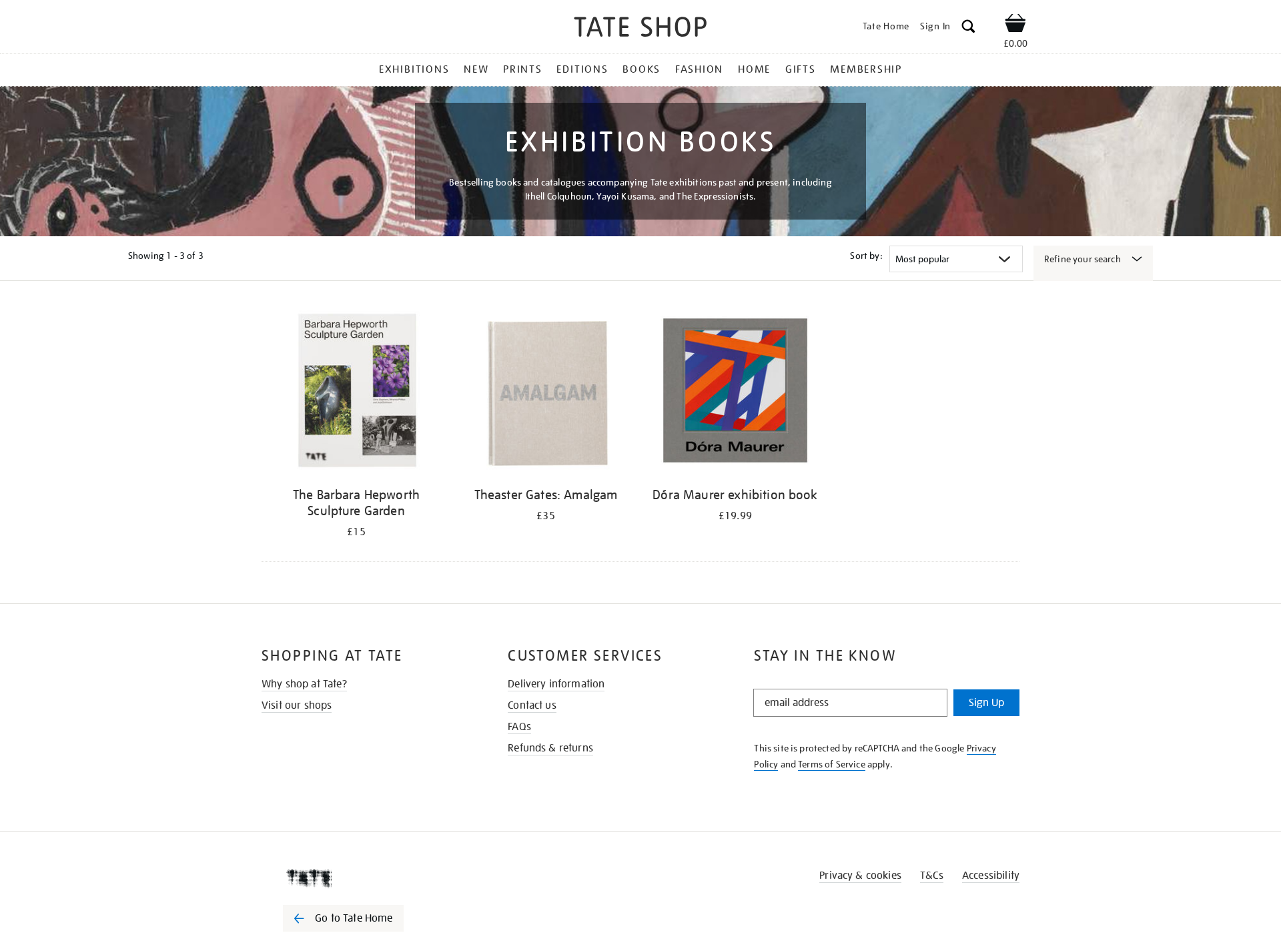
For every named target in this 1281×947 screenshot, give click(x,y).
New (476, 69)
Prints (522, 69)
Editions (582, 69)
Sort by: (866, 256)
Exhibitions (414, 69)
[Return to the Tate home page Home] (640, 29)
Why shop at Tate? (304, 684)
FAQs (519, 726)
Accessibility (990, 875)
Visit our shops (297, 705)
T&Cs (931, 875)
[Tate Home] (367, 878)
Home (754, 69)
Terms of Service (831, 764)
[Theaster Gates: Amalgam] (545, 393)
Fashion (699, 69)
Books (641, 69)
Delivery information (556, 684)
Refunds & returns (550, 748)
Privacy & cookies (860, 875)
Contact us (532, 705)
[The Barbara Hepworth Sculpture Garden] (356, 393)
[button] (968, 28)
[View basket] (1015, 25)
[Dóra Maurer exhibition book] (735, 393)
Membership (866, 69)
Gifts (800, 69)
